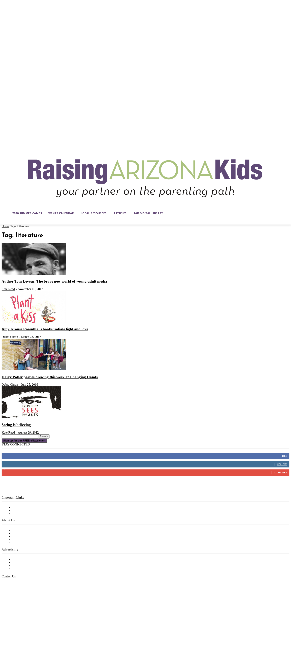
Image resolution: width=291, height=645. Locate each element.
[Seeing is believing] (31, 417)
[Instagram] (13, 626)
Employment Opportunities (32, 536)
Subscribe (280, 472)
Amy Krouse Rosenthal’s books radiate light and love (45, 329)
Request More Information (31, 568)
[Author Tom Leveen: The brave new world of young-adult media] (34, 273)
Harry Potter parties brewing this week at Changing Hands (50, 377)
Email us (16, 596)
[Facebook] (5, 626)
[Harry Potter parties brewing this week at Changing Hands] (34, 369)
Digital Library (22, 510)
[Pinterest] (30, 626)
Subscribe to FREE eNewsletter (34, 507)
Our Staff (19, 530)
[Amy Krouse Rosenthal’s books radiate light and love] (34, 321)
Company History (24, 533)
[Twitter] (38, 626)
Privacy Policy (21, 513)
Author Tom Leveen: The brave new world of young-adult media (54, 281)
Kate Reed (8, 289)
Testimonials (21, 559)
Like (284, 455)
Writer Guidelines (24, 539)
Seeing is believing (16, 425)
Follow (282, 464)
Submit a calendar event (29, 543)
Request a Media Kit (27, 562)
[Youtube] (46, 626)
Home (5, 226)
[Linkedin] (21, 626)
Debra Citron (10, 336)
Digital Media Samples (28, 565)
